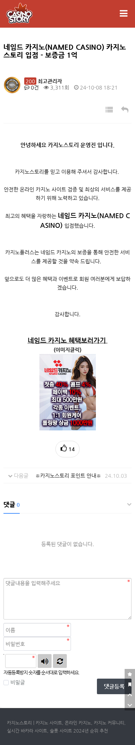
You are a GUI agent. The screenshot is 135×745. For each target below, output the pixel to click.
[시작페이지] (130, 684)
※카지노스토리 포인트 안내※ (68, 475)
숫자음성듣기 (45, 661)
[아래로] (130, 705)
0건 (34, 87)
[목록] (109, 110)
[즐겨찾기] (130, 674)
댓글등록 (114, 686)
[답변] (125, 110)
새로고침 (60, 661)
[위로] (130, 695)
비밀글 (17, 682)
